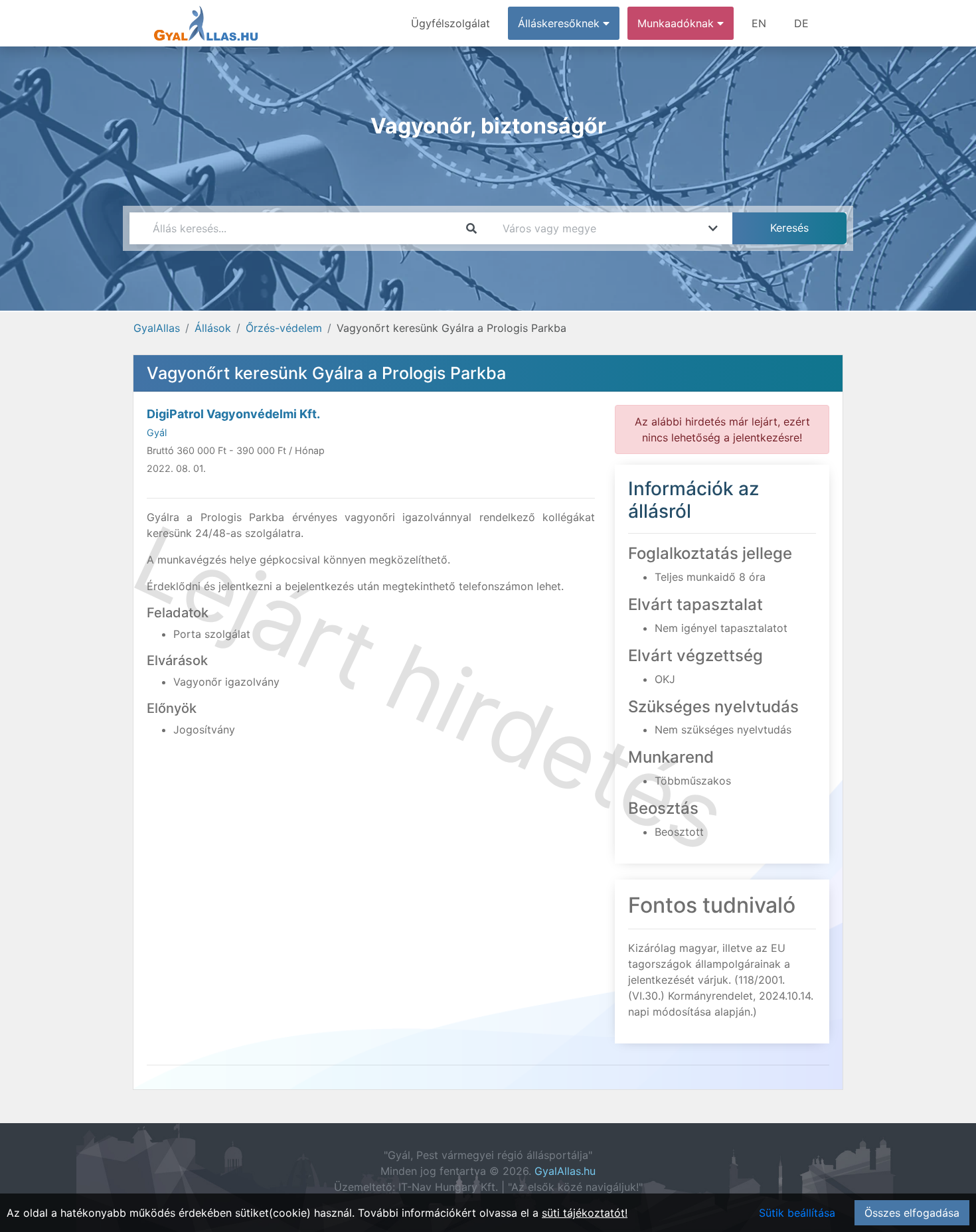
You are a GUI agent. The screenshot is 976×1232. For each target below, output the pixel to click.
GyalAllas (156, 328)
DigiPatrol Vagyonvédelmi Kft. (233, 414)
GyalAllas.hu (565, 1171)
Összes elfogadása (911, 1212)
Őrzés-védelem (284, 328)
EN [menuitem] (759, 23)
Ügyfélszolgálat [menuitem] (450, 23)
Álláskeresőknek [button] (560, 23)
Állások (213, 328)
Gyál (157, 432)
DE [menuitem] (801, 23)
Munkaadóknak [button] (677, 23)
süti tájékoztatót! (584, 1212)
